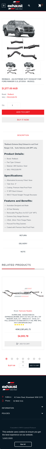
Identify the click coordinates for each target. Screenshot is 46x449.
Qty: (3, 105)
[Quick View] (5, 285)
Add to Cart (23, 112)
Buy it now (23, 120)
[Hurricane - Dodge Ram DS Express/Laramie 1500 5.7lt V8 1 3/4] (23, 292)
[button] (4, 292)
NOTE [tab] (23, 252)
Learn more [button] (8, 438)
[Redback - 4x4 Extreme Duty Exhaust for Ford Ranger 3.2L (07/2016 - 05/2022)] (14, 68)
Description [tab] (23, 135)
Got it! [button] (23, 444)
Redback (11, 94)
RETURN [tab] (23, 235)
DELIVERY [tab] (23, 244)
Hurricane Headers (25, 311)
